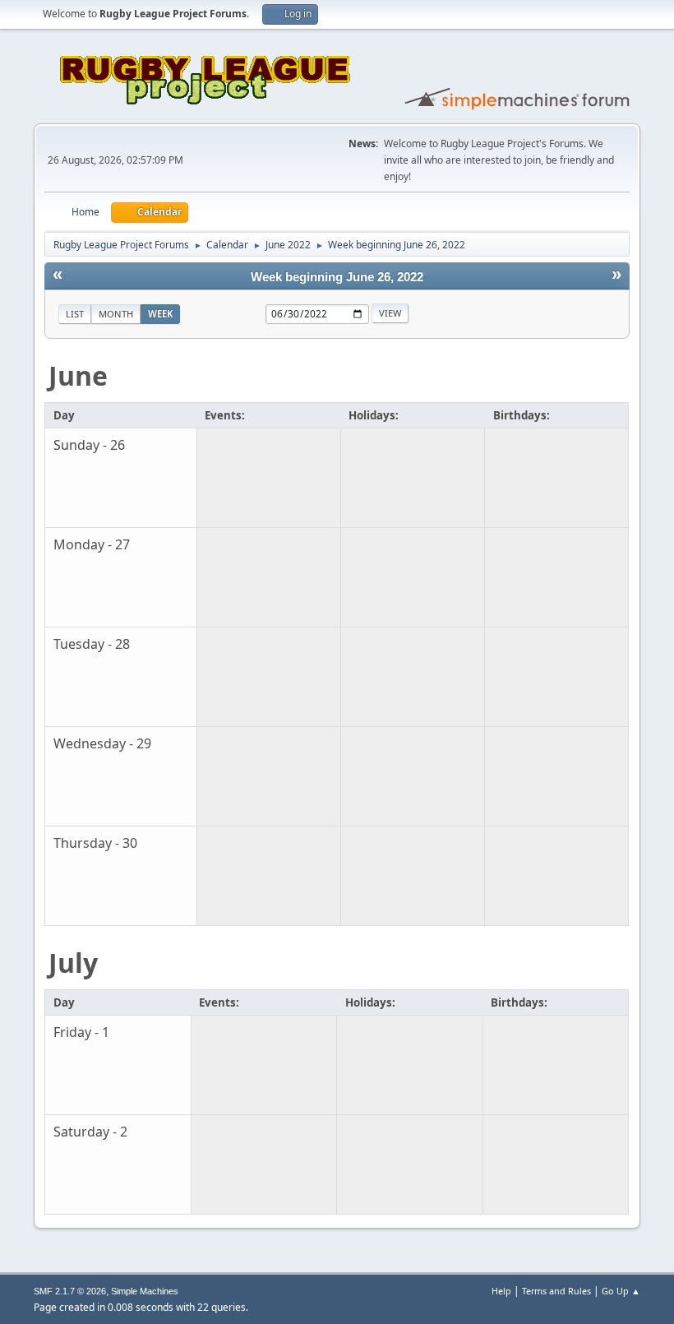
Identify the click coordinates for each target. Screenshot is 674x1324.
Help (501, 1291)
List (75, 314)
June (78, 375)
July (73, 962)
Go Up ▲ (621, 1291)
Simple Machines (144, 1291)
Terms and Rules (556, 1291)
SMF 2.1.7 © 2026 (70, 1291)
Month (116, 314)
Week (160, 314)
